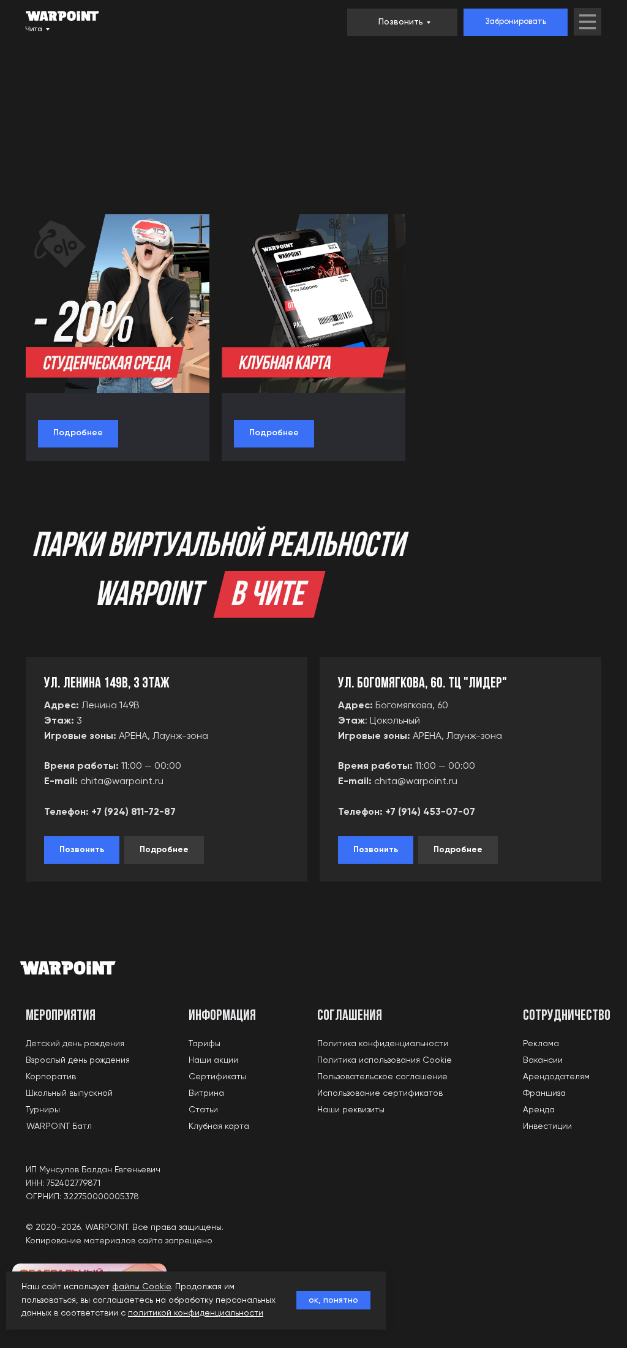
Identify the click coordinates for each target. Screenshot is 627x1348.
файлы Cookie (141, 1286)
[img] (587, 22)
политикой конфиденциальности (195, 1313)
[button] (516, 22)
